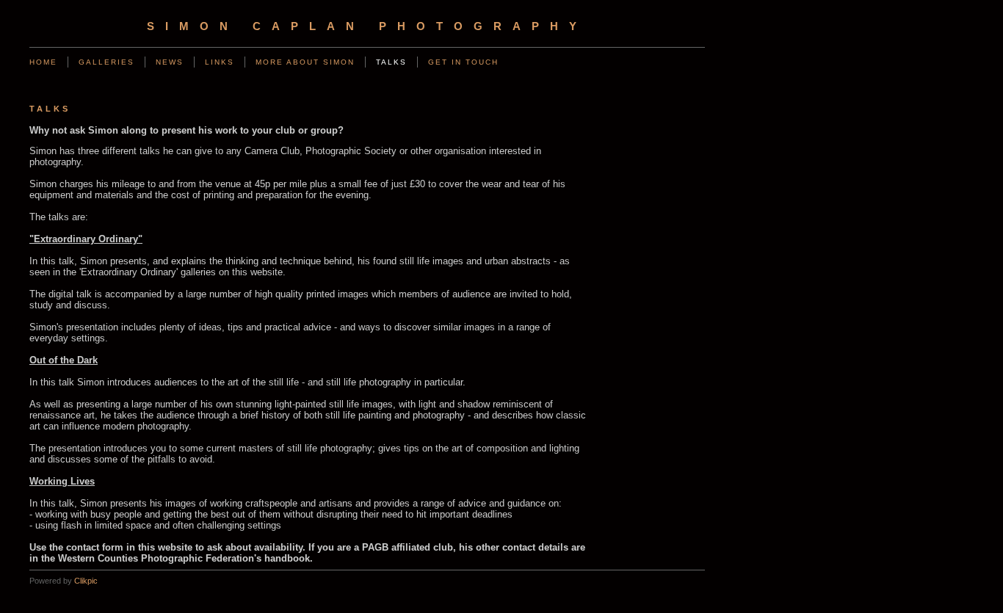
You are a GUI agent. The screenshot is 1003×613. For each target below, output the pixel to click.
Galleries (106, 62)
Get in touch (463, 62)
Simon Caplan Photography (367, 26)
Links (219, 62)
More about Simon (305, 62)
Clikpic (86, 580)
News (170, 62)
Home (43, 62)
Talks (391, 62)
